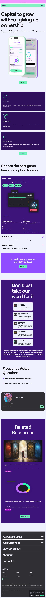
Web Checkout (4, 575)
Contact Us (31, 575)
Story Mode (18, 576)
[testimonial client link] (15, 305)
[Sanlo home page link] (5, 569)
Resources (17, 575)
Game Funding (4, 576)
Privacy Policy (4, 593)
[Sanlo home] (21, 5)
